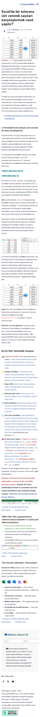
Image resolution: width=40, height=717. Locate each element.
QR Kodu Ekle (23, 450)
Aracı (30, 439)
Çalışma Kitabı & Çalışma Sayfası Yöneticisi (21, 421)
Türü (6, 445)
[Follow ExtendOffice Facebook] (3, 681)
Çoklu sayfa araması (25, 387)
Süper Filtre (32, 430)
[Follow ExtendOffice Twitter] (8, 681)
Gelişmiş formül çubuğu (29, 418)
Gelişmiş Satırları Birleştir (19, 462)
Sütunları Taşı (10, 406)
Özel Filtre (8, 432)
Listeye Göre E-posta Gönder (15, 430)
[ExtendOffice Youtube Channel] (13, 681)
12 (22, 439)
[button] (37, 4)
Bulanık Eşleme (10, 390)
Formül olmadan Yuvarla (21, 380)
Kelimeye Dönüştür (12, 456)
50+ (30, 442)
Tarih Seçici (31, 424)
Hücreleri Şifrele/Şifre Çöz (25, 427)
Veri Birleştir (9, 427)
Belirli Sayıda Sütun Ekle (26, 403)
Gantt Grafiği (13, 445)
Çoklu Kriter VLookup (22, 384)
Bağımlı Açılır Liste (19, 396)
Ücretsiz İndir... (21, 510)
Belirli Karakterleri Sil (17, 442)
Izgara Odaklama (27, 415)
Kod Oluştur (27, 359)
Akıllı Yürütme (16, 359)
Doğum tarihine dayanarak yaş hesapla (19, 448)
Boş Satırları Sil (27, 374)
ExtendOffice (28, 4)
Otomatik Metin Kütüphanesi (15, 424)
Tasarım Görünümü (12, 418)
